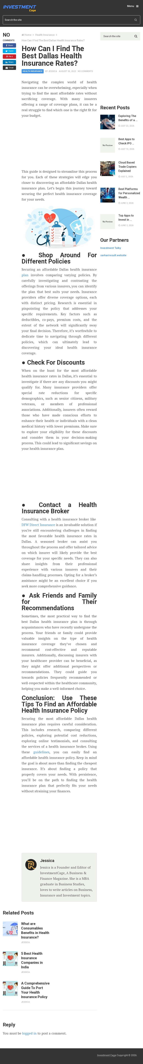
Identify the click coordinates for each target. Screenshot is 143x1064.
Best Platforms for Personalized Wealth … (129, 193)
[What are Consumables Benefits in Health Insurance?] (10, 928)
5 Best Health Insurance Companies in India (32, 960)
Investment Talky (110, 248)
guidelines (41, 752)
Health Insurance (45, 34)
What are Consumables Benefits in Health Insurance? (35, 930)
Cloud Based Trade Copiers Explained (127, 167)
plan (25, 275)
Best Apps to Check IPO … (126, 141)
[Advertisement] (59, 143)
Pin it (10, 56)
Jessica (52, 71)
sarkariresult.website (113, 255)
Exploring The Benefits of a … (127, 118)
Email (10, 68)
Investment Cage (106, 1055)
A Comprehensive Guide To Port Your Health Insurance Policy (35, 990)
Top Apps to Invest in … (126, 217)
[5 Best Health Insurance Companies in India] (10, 958)
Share (10, 45)
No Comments (85, 71)
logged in (29, 1033)
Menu (130, 6)
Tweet (10, 51)
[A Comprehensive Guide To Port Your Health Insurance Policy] (10, 988)
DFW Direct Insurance (38, 525)
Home (27, 34)
